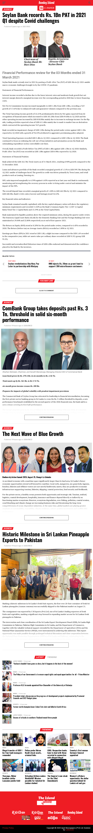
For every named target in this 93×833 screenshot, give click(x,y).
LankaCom (70, 830)
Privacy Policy (8, 828)
